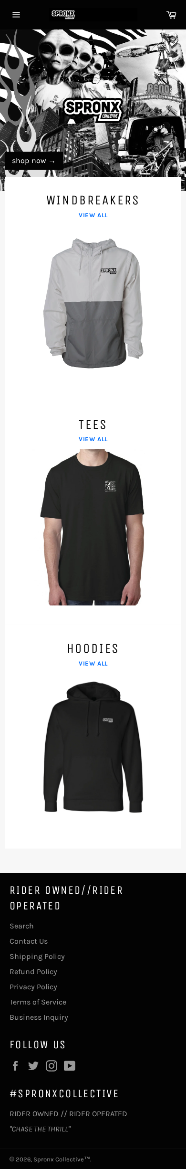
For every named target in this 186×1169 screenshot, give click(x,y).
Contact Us (29, 941)
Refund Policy (33, 971)
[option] (93, 110)
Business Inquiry (39, 1017)
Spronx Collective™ (61, 1159)
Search (22, 925)
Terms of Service (38, 1001)
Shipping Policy (37, 956)
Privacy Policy (33, 986)
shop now (34, 160)
